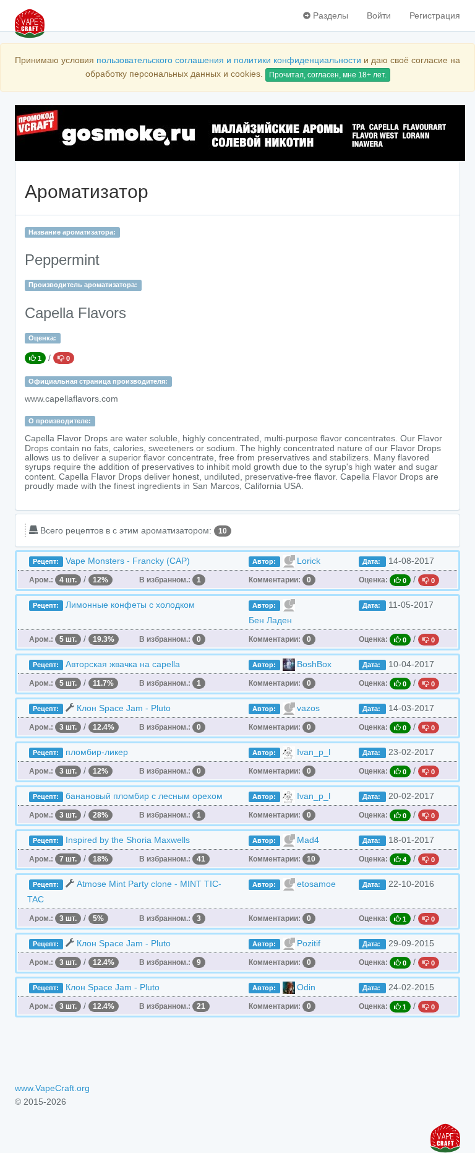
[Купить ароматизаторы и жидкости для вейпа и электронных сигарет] (237, 133)
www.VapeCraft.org (52, 1088)
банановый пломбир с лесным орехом (144, 796)
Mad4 (308, 840)
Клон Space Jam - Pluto (124, 708)
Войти (379, 15)
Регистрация (434, 15)
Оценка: (42, 338)
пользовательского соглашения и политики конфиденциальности (228, 60)
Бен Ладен (270, 620)
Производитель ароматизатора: (82, 284)
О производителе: (59, 421)
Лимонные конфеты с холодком (130, 605)
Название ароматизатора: (72, 232)
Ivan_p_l (313, 752)
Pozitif (308, 943)
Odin (306, 987)
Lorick (308, 561)
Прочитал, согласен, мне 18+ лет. (328, 75)
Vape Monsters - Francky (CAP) (128, 561)
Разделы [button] (329, 15)
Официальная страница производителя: (98, 381)
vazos (308, 708)
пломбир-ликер (97, 752)
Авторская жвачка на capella (123, 664)
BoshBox (314, 664)
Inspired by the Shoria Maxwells (128, 840)
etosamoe (316, 884)
